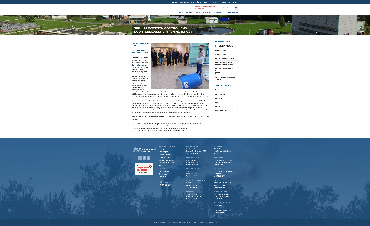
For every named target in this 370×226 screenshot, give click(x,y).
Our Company (164, 152)
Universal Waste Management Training (225, 78)
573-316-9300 (220, 199)
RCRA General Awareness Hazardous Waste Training (224, 63)
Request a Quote (225, 2)
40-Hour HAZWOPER (222, 54)
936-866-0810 (192, 176)
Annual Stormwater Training (224, 58)
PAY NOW (235, 2)
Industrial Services (165, 154)
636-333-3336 (220, 153)
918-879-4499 (220, 187)
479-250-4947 (220, 176)
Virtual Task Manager (166, 163)
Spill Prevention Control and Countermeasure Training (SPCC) (224, 71)
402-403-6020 (192, 199)
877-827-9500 (167, 185)
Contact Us (163, 174)
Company (194, 2)
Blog (199, 2)
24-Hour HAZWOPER (222, 50)
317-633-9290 (192, 187)
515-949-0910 (220, 212)
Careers (162, 168)
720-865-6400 (193, 164)
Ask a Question (213, 2)
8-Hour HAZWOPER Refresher (225, 46)
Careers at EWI (184, 2)
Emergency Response (166, 160)
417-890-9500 (220, 164)
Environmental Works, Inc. (146, 9)
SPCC (137, 65)
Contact (205, 2)
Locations (175, 2)
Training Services (165, 157)
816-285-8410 (193, 153)
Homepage (163, 149)
